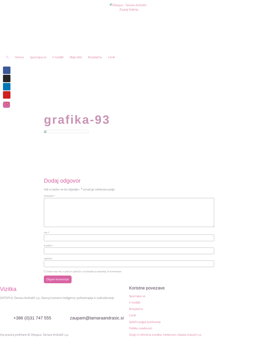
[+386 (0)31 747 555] (32, 310)
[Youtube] (6, 95)
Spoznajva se (38, 57)
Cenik (111, 57)
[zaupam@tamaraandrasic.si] (96, 310)
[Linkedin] (6, 86)
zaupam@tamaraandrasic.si (97, 318)
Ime (46, 233)
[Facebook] (6, 70)
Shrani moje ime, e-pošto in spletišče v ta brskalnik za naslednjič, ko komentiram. (84, 272)
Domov (19, 57)
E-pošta (48, 246)
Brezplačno (95, 57)
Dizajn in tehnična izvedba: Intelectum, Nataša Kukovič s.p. (165, 335)
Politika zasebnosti (140, 328)
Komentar (49, 196)
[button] (7, 57)
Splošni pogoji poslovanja (145, 322)
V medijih (58, 57)
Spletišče (48, 259)
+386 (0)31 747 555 (32, 318)
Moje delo (76, 57)
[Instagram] (6, 78)
